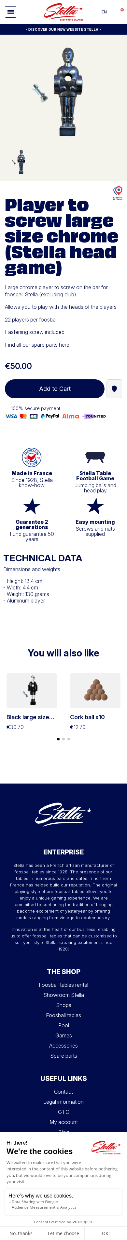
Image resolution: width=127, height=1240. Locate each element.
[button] (10, 12)
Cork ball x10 (87, 717)
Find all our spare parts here (37, 344)
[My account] (112, 12)
